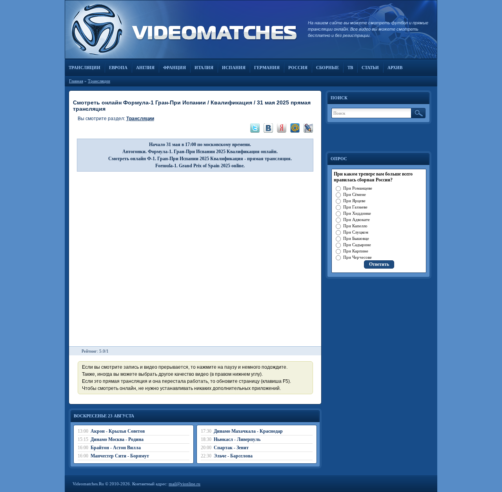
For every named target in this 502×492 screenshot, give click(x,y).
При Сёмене (354, 194)
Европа (118, 67)
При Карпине (355, 251)
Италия (204, 67)
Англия (145, 67)
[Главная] (182, 29)
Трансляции (84, 67)
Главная (76, 81)
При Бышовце (356, 238)
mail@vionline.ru (184, 483)
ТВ (350, 67)
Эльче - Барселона (233, 456)
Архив (394, 67)
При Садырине (357, 244)
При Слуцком (355, 232)
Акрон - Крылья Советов (118, 431)
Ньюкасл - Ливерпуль (237, 439)
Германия (267, 67)
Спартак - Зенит (231, 447)
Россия (297, 67)
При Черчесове (357, 257)
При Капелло (355, 225)
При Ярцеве (354, 200)
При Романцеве (357, 188)
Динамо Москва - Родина (117, 439)
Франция (174, 67)
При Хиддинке (357, 213)
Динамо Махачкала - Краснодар (248, 431)
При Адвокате (356, 219)
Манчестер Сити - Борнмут (120, 456)
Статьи (370, 67)
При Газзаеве (355, 207)
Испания (234, 67)
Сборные (327, 67)
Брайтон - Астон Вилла (116, 447)
